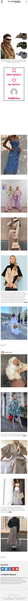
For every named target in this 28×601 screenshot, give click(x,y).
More (25, 302)
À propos (9, 597)
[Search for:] (14, 588)
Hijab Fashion (16, 84)
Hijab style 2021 (17, 74)
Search (25, 589)
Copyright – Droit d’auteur (19, 597)
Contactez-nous (20, 599)
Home (3, 597)
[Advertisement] (14, 18)
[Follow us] (26, 1)
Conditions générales (9, 599)
